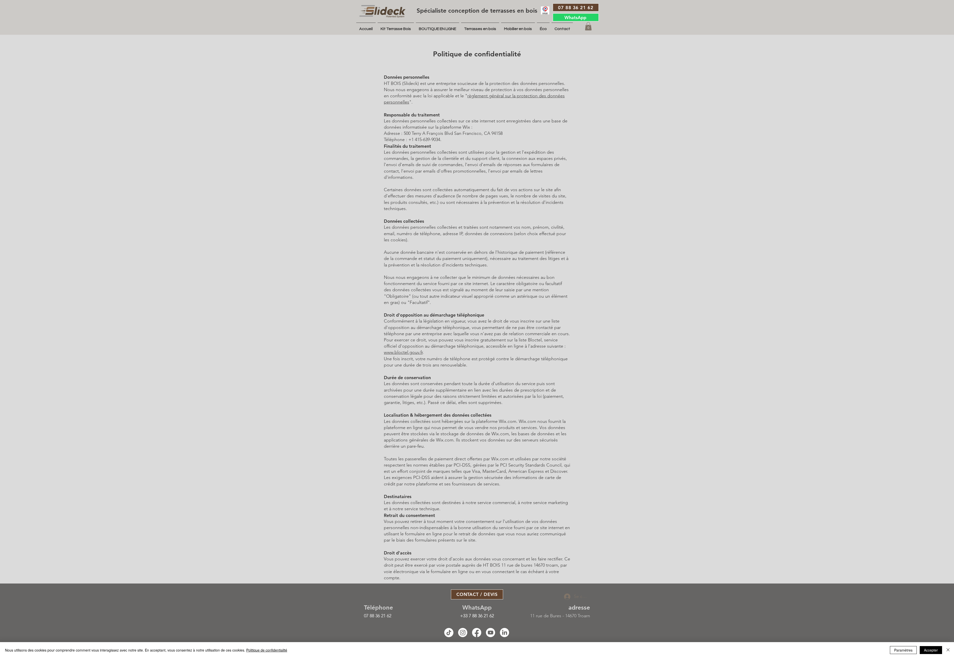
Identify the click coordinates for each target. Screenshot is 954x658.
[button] (588, 26)
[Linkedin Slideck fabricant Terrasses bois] (504, 632)
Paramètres (903, 650)
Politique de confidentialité (266, 650)
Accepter (931, 650)
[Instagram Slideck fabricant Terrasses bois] (462, 632)
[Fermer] (948, 650)
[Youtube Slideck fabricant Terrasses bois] (490, 632)
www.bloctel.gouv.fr (403, 352)
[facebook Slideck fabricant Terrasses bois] (476, 632)
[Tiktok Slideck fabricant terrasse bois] (448, 632)
